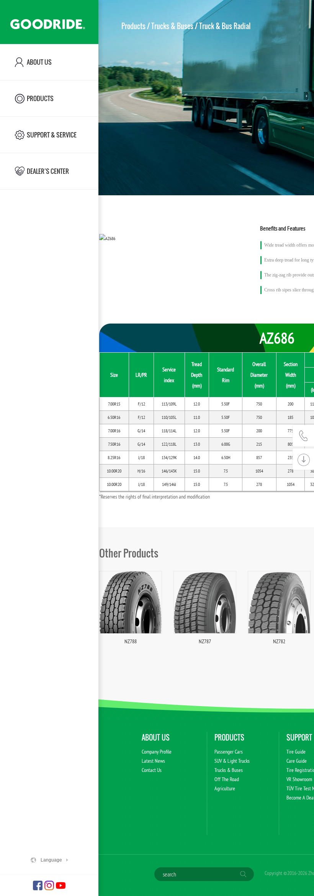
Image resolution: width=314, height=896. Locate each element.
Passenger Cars (228, 751)
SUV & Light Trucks (232, 760)
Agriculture (224, 788)
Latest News (153, 760)
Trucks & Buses (172, 26)
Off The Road (226, 779)
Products (133, 26)
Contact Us (152, 770)
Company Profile (157, 751)
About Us (156, 737)
